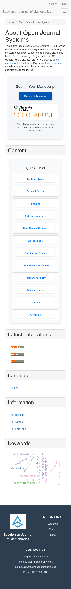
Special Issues (35, 290)
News (53, 534)
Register (52, 3)
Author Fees (35, 240)
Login (65, 3)
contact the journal (51, 63)
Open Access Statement (36, 265)
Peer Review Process (35, 228)
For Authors (17, 421)
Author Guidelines (35, 216)
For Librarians (18, 428)
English (14, 387)
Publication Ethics (35, 253)
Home (11, 22)
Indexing (35, 203)
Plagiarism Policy (36, 277)
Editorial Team (35, 179)
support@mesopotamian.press (39, 566)
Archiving (35, 314)
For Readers (17, 414)
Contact (35, 302)
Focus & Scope (35, 191)
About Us (53, 523)
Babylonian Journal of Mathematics (27, 11)
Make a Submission (35, 96)
